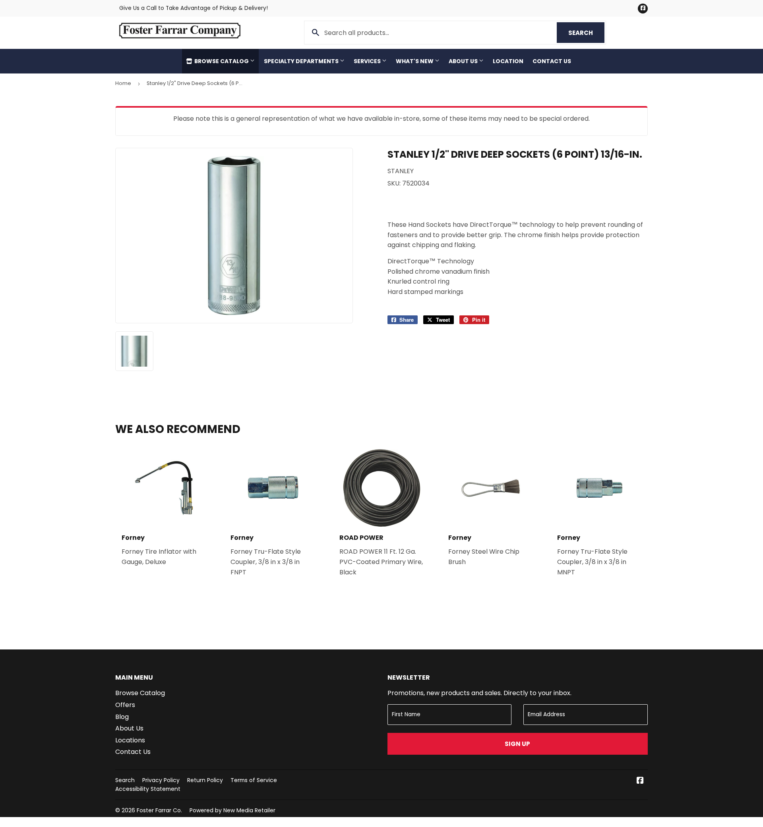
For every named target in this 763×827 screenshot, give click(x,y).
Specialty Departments (302, 61)
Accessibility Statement (147, 789)
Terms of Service (253, 780)
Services (368, 61)
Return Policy (205, 780)
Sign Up (517, 744)
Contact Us (552, 61)
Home (123, 83)
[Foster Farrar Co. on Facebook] (640, 781)
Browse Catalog (221, 61)
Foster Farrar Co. (159, 810)
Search (586, 33)
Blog (122, 716)
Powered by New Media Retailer (232, 810)
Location (508, 61)
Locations (130, 740)
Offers (125, 704)
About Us (464, 61)
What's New (415, 61)
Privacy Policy (161, 780)
